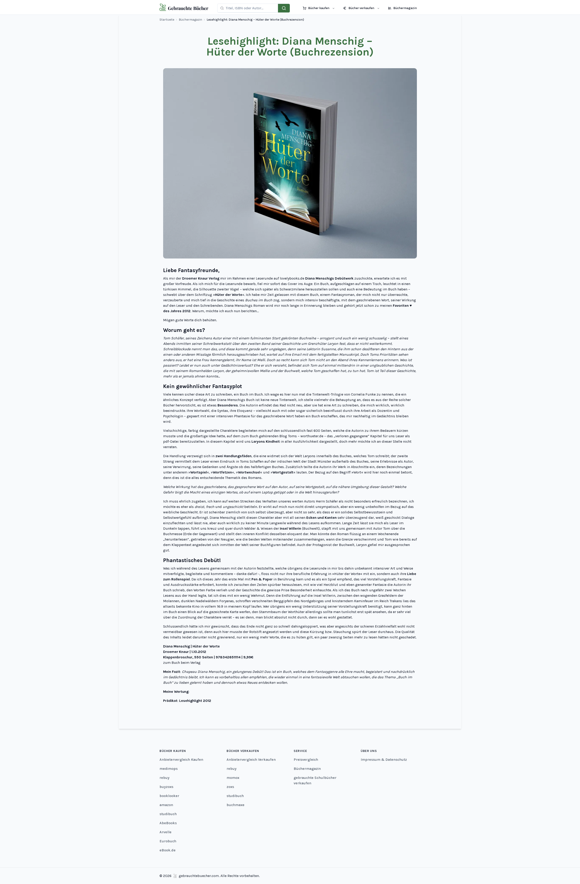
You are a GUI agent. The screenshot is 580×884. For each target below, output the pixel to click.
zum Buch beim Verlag (182, 662)
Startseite (167, 20)
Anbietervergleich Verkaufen (251, 759)
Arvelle (166, 832)
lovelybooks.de (292, 278)
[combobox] (250, 8)
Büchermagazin (190, 20)
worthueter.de (311, 436)
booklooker (169, 796)
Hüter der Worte (347, 574)
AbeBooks (168, 823)
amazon (166, 805)
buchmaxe (235, 805)
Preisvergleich (306, 759)
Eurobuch (168, 841)
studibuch (168, 814)
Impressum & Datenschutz (384, 759)
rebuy (164, 777)
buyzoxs (166, 787)
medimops (169, 768)
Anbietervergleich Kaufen (181, 759)
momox (233, 777)
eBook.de (168, 850)
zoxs (230, 787)
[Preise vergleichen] (284, 8)
